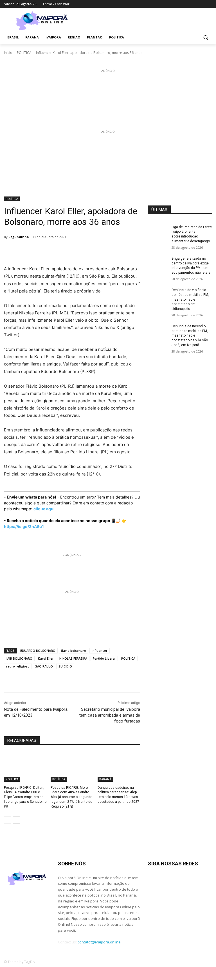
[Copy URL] (98, 251)
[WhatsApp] (85, 251)
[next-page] (16, 820)
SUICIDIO (65, 666)
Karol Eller (46, 658)
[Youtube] (209, 4)
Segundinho (18, 237)
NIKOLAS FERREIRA (73, 658)
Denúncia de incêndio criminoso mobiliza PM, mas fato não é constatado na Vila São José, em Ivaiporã (190, 335)
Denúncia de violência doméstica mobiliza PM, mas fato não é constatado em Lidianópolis (190, 299)
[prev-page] (7, 820)
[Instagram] (185, 4)
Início (8, 52)
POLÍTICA (24, 52)
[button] (205, 37)
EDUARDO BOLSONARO (37, 650)
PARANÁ (105, 779)
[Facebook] (177, 4)
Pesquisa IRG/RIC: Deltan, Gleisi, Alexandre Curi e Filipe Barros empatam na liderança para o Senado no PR (25, 797)
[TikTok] (193, 4)
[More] (112, 251)
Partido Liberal (104, 658)
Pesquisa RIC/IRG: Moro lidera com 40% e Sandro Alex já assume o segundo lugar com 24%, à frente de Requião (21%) (71, 797)
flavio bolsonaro (73, 650)
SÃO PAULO (44, 666)
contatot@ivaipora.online (99, 942)
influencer (99, 650)
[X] (201, 4)
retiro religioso (18, 666)
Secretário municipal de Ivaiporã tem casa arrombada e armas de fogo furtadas (109, 715)
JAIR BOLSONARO (19, 658)
